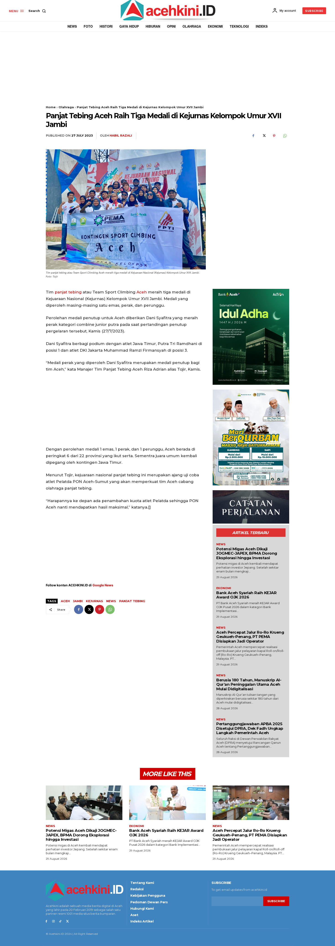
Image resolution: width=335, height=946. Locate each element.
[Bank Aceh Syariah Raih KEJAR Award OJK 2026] (167, 802)
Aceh (142, 292)
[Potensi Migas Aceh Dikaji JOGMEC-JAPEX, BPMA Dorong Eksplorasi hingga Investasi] (84, 802)
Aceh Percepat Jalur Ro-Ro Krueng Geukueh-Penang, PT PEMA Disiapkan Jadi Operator (250, 636)
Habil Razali (121, 135)
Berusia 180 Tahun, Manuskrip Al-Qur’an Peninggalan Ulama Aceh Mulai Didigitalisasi (248, 684)
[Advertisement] (167, 73)
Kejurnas (94, 601)
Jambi (78, 601)
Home (51, 107)
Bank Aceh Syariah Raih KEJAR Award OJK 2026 (246, 595)
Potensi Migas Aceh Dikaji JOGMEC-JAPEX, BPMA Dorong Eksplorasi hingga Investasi (246, 553)
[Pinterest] (274, 135)
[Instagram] (53, 921)
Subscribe (276, 901)
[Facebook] (253, 135)
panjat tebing (68, 292)
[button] (38, 11)
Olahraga (66, 107)
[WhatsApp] (284, 135)
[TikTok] (60, 921)
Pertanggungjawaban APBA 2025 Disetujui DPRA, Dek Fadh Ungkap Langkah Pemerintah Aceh (249, 728)
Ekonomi (223, 588)
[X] (263, 135)
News (111, 601)
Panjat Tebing (132, 601)
